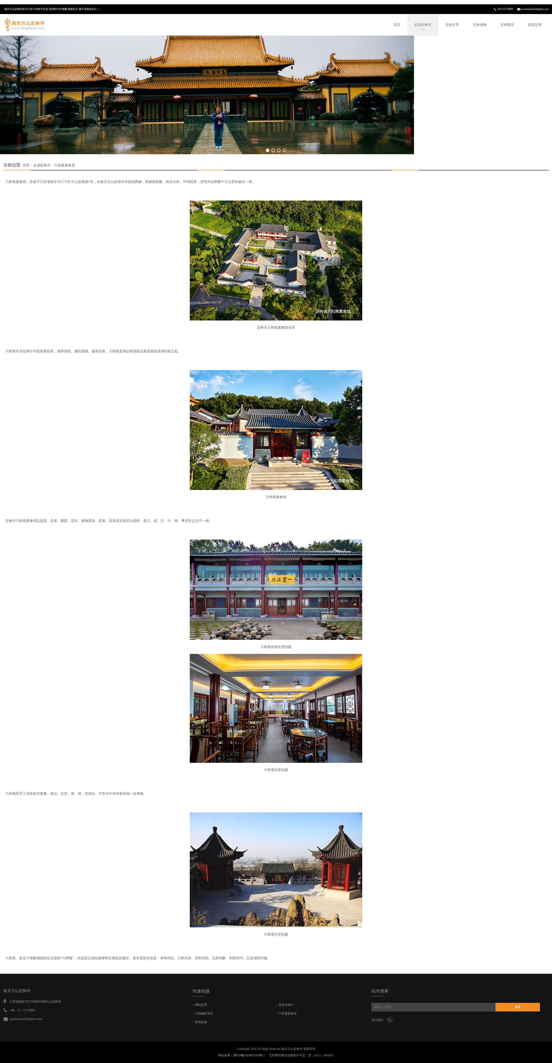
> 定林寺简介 (285, 1004)
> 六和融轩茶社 (203, 1013)
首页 (397, 25)
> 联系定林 (200, 1022)
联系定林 (535, 25)
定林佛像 (480, 25)
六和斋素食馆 (64, 165)
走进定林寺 (422, 25)
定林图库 (507, 25)
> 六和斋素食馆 (286, 1013)
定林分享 (452, 25)
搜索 (518, 1007)
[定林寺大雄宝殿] (207, 95)
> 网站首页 (200, 1004)
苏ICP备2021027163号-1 (249, 1055)
